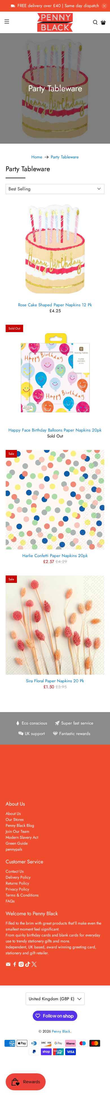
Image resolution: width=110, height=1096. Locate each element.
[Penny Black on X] (34, 965)
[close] (104, 6)
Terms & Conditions (22, 895)
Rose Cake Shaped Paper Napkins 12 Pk (55, 304)
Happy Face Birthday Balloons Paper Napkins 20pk (55, 430)
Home (36, 157)
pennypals (14, 849)
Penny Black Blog (20, 825)
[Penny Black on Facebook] (14, 965)
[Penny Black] (55, 22)
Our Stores (15, 819)
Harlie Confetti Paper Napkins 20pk (55, 555)
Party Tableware (65, 157)
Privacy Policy (17, 889)
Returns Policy (17, 883)
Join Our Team (17, 831)
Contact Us (15, 871)
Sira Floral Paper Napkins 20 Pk (55, 680)
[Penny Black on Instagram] (21, 965)
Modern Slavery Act (22, 837)
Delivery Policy (18, 877)
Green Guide (17, 843)
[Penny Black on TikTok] (27, 965)
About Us (13, 813)
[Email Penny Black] (8, 965)
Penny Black (61, 1031)
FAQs (10, 901)
